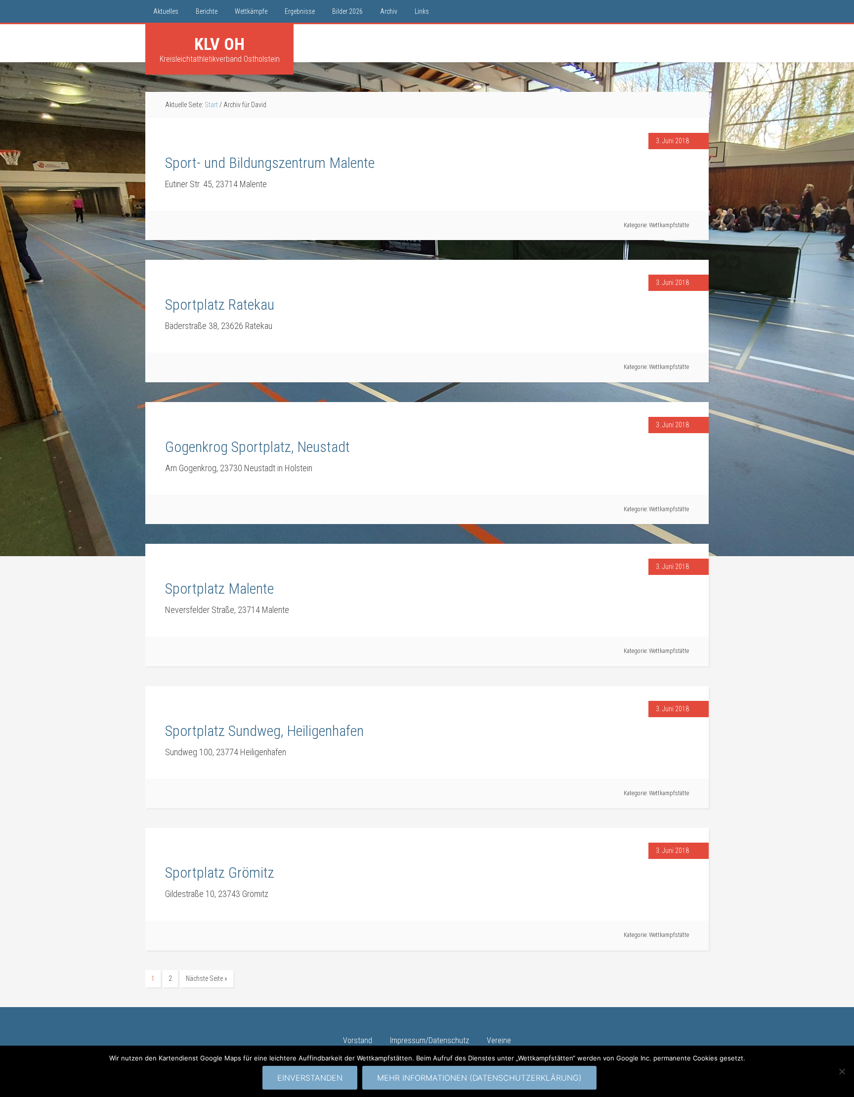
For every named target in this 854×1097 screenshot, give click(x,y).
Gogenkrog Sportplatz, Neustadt (257, 446)
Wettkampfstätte (669, 225)
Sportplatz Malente (219, 588)
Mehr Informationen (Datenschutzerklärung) (479, 1078)
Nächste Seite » (206, 978)
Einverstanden (309, 1078)
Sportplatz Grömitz (219, 872)
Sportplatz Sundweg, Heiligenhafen (264, 730)
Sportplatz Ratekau (219, 304)
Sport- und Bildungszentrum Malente (270, 162)
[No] (842, 1071)
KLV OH (219, 44)
